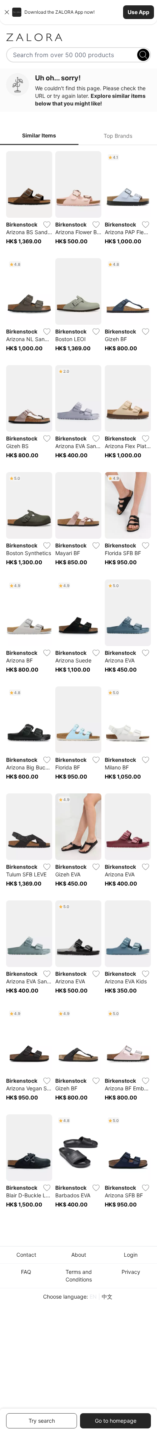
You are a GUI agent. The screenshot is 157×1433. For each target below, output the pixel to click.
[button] (78, 12)
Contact (26, 1254)
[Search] (143, 55)
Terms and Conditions (79, 1276)
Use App (138, 12)
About (78, 1254)
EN (93, 1296)
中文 (107, 1296)
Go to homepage (115, 1420)
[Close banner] (7, 12)
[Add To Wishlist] (47, 224)
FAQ (26, 1272)
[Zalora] (78, 37)
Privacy (131, 1272)
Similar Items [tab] (39, 135)
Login (131, 1254)
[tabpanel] (78, 685)
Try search (42, 1420)
